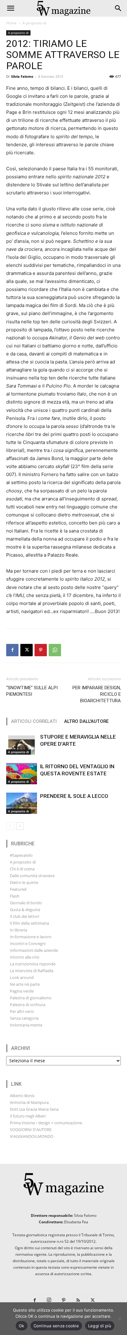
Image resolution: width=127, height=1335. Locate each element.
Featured (18, 889)
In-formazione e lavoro (30, 936)
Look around (22, 977)
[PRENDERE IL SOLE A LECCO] (21, 803)
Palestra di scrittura (27, 1004)
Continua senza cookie (56, 1325)
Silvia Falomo (22, 76)
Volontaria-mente (26, 1025)
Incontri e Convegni (28, 943)
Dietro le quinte (24, 882)
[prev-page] (10, 826)
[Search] (118, 8)
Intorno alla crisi (24, 957)
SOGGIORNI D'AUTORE (30, 1129)
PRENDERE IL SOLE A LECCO (74, 796)
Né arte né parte (25, 984)
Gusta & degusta (25, 909)
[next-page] (20, 826)
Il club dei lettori (24, 916)
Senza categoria (24, 1018)
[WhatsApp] (55, 650)
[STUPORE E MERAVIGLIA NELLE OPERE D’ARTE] (21, 744)
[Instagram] (49, 1299)
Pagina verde (22, 991)
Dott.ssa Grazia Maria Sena (34, 1109)
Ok (21, 1325)
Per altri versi (22, 1011)
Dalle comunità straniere (32, 875)
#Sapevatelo (21, 855)
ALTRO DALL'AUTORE (86, 721)
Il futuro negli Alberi (28, 1116)
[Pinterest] (41, 650)
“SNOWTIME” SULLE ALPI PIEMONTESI (32, 691)
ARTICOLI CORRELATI (34, 721)
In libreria (18, 930)
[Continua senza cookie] (119, 1319)
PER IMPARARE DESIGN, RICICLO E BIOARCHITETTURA (96, 694)
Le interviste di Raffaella (31, 970)
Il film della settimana (29, 923)
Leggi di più (99, 1325)
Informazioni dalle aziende (34, 950)
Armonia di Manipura (29, 1102)
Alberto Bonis (22, 1095)
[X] (26, 650)
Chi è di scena (22, 869)
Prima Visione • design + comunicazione (46, 1123)
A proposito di (34, 23)
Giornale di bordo (26, 903)
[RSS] (78, 1299)
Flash (14, 896)
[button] (10, 8)
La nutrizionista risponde (32, 964)
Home (11, 23)
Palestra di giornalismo (30, 998)
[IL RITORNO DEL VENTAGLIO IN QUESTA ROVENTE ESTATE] (21, 773)
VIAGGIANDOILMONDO (31, 1136)
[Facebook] (12, 650)
